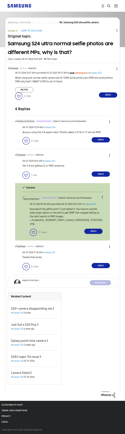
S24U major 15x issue (25, 357)
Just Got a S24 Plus (23, 324)
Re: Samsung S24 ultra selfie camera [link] (79, 22)
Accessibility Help (12, 405)
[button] (111, 68)
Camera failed (20, 373)
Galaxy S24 (96, 73)
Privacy (6, 416)
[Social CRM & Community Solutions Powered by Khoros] (108, 394)
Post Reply (100, 282)
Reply (108, 95)
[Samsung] (19, 5)
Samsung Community (19, 22)
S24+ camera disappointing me (31, 308)
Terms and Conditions (14, 410)
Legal (5, 422)
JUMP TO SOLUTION (31, 30)
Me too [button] (24, 89)
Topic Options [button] (111, 30)
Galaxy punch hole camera (28, 341)
